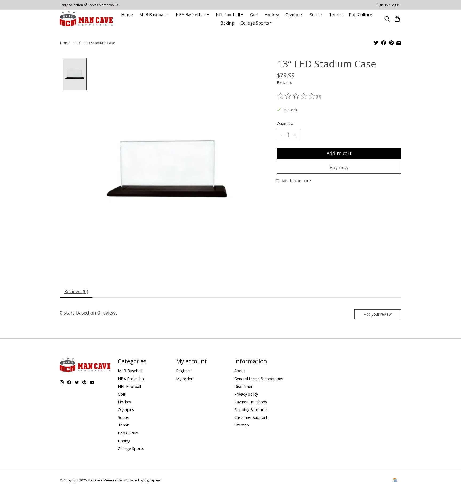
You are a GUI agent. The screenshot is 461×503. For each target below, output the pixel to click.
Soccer (316, 15)
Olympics (294, 15)
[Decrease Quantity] (283, 135)
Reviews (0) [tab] (76, 291)
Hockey (272, 15)
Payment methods (250, 401)
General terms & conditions (258, 378)
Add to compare (296, 180)
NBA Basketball (131, 378)
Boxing (227, 23)
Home (127, 15)
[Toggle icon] (387, 19)
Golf (254, 15)
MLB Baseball (130, 370)
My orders (185, 378)
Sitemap (241, 425)
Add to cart (339, 153)
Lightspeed (152, 480)
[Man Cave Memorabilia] (86, 18)
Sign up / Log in (388, 5)
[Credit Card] (395, 480)
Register (183, 370)
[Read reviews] (296, 95)
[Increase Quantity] (294, 135)
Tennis (336, 15)
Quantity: (285, 123)
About (239, 370)
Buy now (338, 167)
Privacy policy (246, 394)
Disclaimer (243, 386)
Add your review (378, 314)
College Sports (131, 448)
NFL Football (129, 386)
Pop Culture (360, 15)
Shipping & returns (251, 409)
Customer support (250, 417)
